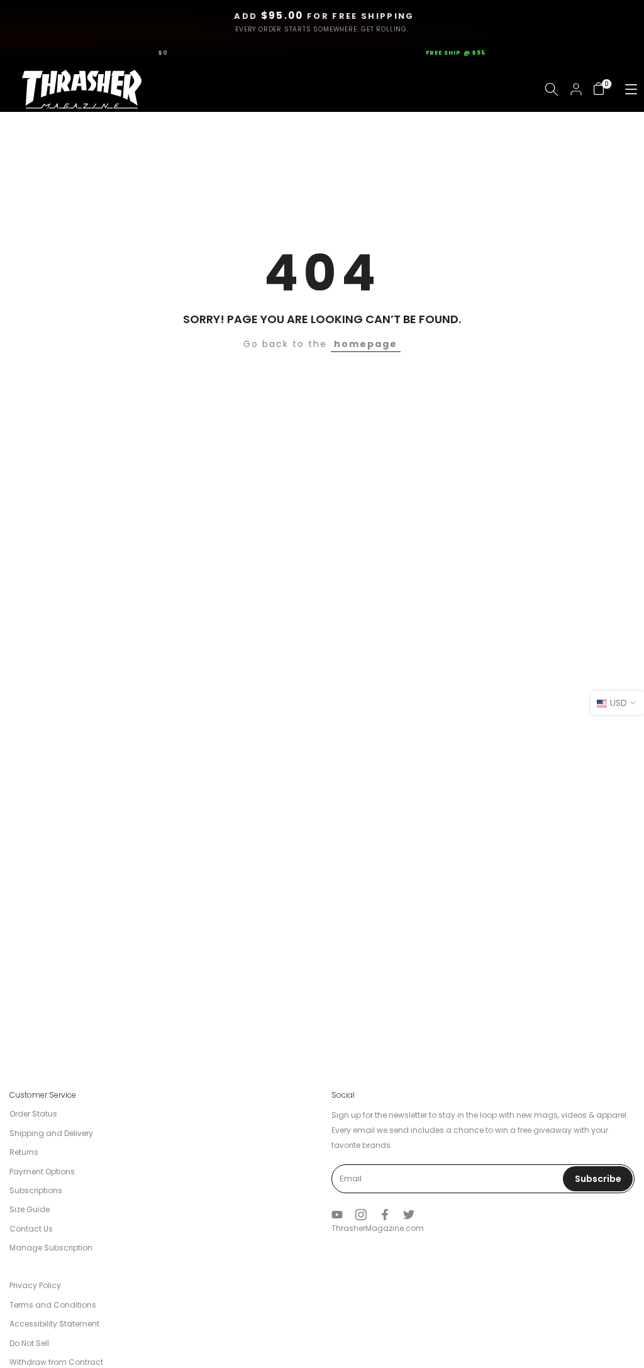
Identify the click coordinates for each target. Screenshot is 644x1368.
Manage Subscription (50, 1247)
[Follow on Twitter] (408, 1214)
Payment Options (42, 1171)
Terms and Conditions (52, 1304)
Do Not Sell (29, 1343)
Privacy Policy (35, 1285)
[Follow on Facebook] (385, 1214)
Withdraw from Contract (56, 1362)
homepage (365, 344)
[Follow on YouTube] (337, 1214)
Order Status (33, 1113)
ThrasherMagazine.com (377, 1228)
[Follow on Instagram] (361, 1214)
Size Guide (29, 1209)
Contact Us (31, 1228)
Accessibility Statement (54, 1323)
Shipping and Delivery (51, 1133)
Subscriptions (35, 1190)
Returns (23, 1152)
